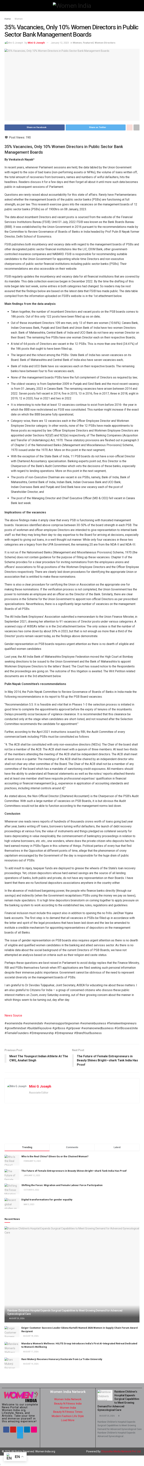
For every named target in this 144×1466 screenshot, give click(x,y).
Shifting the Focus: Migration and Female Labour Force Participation (62, 1185)
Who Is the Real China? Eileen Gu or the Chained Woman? (54, 1156)
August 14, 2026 (30, 1364)
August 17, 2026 (30, 1352)
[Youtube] (13, 1430)
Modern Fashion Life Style (68, 1416)
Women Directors (105, 42)
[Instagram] (34, 1430)
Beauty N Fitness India (68, 1403)
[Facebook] (6, 1430)
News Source (13, 1015)
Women (19, 19)
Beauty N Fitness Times (67, 1411)
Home (7, 19)
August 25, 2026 (16, 1318)
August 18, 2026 (30, 1336)
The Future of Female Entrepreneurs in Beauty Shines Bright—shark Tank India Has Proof (74, 1170)
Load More (67, 1420)
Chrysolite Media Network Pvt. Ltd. (121, 1451)
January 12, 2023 (60, 42)
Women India (68, 1407)
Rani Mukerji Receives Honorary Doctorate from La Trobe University (61, 1359)
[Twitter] (20, 1430)
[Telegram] (20, 1436)
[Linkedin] (27, 1430)
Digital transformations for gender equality (46, 1199)
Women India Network (67, 1399)
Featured (88, 42)
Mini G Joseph (36, 42)
